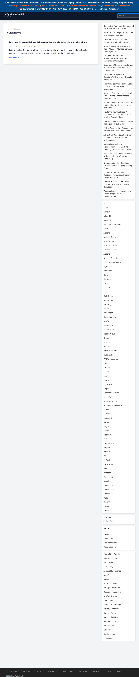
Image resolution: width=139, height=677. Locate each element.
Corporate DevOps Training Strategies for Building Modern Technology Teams (116, 175)
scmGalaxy (108, 567)
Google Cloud (109, 334)
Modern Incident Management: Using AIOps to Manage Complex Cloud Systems (117, 49)
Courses (107, 287)
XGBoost (107, 506)
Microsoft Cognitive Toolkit (115, 405)
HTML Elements (110, 351)
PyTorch (106, 460)
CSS (105, 292)
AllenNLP (107, 216)
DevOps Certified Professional (25, 6)
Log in (106, 534)
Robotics (107, 473)
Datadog (107, 304)
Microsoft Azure (110, 401)
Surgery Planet (109, 613)
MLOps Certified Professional (117, 6)
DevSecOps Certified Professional (84, 6)
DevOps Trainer (110, 596)
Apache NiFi (108, 254)
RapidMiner (108, 464)
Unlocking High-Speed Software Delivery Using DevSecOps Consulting (117, 156)
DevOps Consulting (111, 588)
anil (10, 46)
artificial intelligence (112, 262)
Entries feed (108, 538)
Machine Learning (111, 393)
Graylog (106, 342)
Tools (38, 671)
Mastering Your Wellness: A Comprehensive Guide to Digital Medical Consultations (117, 114)
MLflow (106, 410)
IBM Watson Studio (111, 359)
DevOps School (110, 558)
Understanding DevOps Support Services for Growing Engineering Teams (117, 165)
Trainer (109, 671)
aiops (105, 208)
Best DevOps (109, 562)
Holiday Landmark (111, 609)
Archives (107, 517)
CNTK (106, 283)
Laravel (106, 376)
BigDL (106, 266)
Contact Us (12, 671)
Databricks (108, 300)
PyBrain (106, 452)
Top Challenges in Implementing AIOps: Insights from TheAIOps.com (117, 193)
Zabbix (106, 511)
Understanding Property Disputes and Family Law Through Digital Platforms (118, 105)
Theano (106, 494)
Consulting (83, 671)
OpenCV (107, 435)
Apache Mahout (110, 245)
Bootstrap (107, 271)
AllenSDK (107, 220)
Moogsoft (107, 418)
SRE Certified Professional (54, 6)
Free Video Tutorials (112, 554)
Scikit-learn (108, 477)
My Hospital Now (110, 617)
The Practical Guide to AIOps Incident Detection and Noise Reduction (116, 184)
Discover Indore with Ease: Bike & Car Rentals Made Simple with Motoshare (48, 42)
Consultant (68, 671)
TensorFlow (108, 485)
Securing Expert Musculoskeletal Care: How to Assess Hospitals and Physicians (117, 95)
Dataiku (106, 308)
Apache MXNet (110, 250)
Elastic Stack (109, 330)
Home (9, 29)
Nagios (106, 426)
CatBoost (107, 279)
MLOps (106, 414)
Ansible (106, 229)
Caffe (105, 275)
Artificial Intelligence (112, 571)
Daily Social (108, 296)
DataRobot (108, 313)
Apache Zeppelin (110, 258)
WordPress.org (109, 547)
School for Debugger (112, 604)
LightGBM (107, 384)
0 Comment (32, 46)
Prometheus (108, 443)
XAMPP (106, 502)
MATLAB (107, 397)
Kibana (106, 367)
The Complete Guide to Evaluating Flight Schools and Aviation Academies (118, 86)
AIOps (106, 579)
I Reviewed (108, 638)
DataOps (107, 575)
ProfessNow (108, 626)
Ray (105, 468)
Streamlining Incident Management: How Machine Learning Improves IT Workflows (117, 147)
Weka (105, 498)
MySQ (106, 422)
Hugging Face (109, 355)
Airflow (106, 212)
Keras (105, 363)
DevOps (106, 321)
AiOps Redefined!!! (14, 14)
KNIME (106, 372)
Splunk (106, 481)
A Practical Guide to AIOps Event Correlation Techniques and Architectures (117, 137)
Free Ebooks (108, 600)
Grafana (107, 338)
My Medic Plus (109, 621)
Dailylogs (26, 671)
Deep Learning (109, 317)
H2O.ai (106, 346)
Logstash (107, 389)
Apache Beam (109, 237)
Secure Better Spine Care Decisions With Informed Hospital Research (117, 77)
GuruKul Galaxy (110, 583)
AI (104, 203)
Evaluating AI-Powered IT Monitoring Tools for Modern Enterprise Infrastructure (115, 58)
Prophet (106, 447)
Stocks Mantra (109, 634)
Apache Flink (109, 241)
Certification (51, 671)
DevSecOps (108, 325)
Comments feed (110, 543)
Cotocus (107, 630)
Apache (106, 233)
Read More (14, 57)
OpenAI (106, 431)
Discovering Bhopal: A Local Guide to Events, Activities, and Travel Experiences (118, 67)
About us (121, 671)
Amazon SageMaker (112, 224)
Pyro (105, 456)
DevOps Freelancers (112, 592)
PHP (105, 439)
